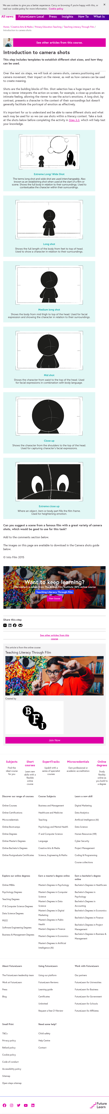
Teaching (42, 819)
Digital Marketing (83, 805)
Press (53, 16)
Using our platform (47, 975)
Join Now (54, 740)
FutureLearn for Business (86, 989)
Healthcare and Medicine (50, 812)
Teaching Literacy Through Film (79, 26)
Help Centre (44, 1040)
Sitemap (6, 1076)
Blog (4, 996)
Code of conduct (10, 1061)
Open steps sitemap (12, 1083)
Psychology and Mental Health (53, 826)
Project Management (85, 848)
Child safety (44, 1033)
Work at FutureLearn (12, 982)
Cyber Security (82, 841)
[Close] (104, 4)
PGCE (5, 920)
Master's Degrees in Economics (53, 936)
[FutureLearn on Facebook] (5, 1105)
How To (83, 16)
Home (6, 26)
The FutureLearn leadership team (18, 975)
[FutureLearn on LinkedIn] (32, 1105)
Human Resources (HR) (86, 833)
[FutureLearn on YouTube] (25, 1105)
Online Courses (9, 805)
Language (43, 841)
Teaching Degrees (10, 899)
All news (7, 16)
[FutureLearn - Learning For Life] (98, 1104)
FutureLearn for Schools (86, 1003)
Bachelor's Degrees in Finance (89, 917)
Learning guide (45, 989)
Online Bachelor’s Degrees (14, 848)
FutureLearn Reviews (48, 982)
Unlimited (43, 1003)
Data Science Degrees (13, 913)
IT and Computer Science (50, 833)
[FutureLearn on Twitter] (18, 1105)
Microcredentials (10, 819)
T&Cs (5, 1033)
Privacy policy (9, 1040)
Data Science (81, 826)
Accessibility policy (11, 1068)
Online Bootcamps (11, 826)
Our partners (81, 975)
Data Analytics (82, 812)
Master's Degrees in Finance (51, 929)
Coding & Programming (86, 855)
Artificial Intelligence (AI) (87, 819)
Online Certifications (12, 812)
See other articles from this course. (59, 42)
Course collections (84, 862)
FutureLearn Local (31, 16)
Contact (42, 1047)
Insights (67, 16)
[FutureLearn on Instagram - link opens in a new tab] (11, 1105)
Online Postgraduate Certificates (18, 855)
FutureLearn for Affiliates (87, 1010)
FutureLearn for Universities (88, 982)
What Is (99, 16)
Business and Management (51, 805)
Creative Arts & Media (22, 26)
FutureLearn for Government (88, 996)
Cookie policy (9, 1054)
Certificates (44, 996)
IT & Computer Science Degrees (17, 906)
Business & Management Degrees (18, 934)
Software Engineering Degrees (17, 927)
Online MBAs (8, 885)
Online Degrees (9, 833)
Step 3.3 (74, 120)
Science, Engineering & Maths (52, 855)
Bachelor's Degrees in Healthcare (91, 885)
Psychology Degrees (12, 892)
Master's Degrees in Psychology (53, 885)
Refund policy (8, 1047)
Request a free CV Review (50, 1010)
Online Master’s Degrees (14, 841)
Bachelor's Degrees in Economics (90, 910)
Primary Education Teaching (48, 26)
